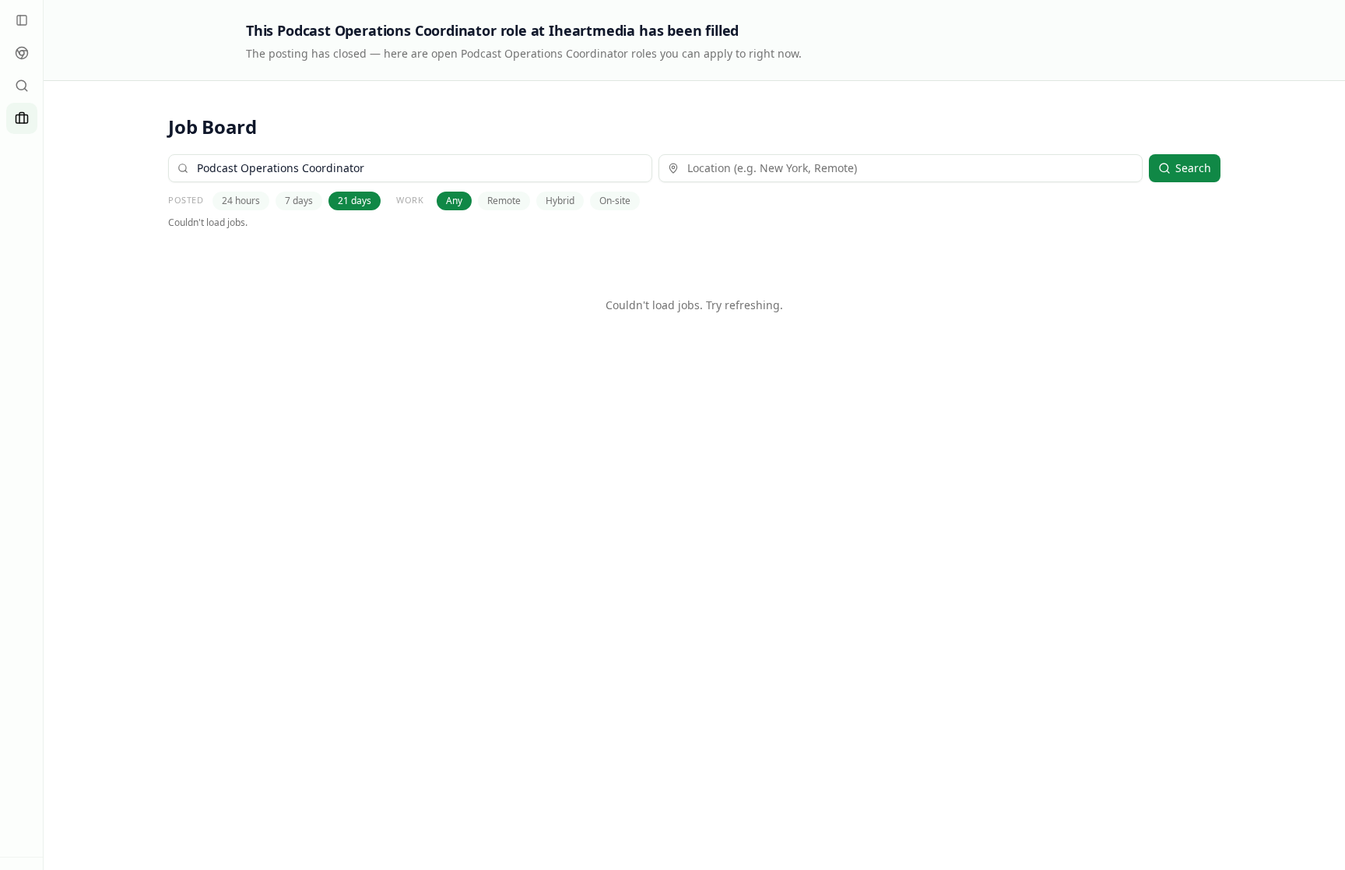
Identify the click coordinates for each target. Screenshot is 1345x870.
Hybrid (560, 200)
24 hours (241, 200)
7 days (299, 200)
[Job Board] (21, 118)
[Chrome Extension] (21, 53)
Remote (504, 200)
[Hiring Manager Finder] (21, 85)
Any (454, 200)
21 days (354, 200)
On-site (614, 200)
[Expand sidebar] (22, 20)
